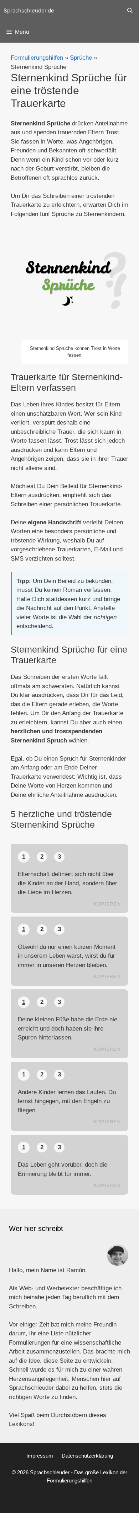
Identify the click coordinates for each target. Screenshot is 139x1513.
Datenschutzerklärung (87, 1456)
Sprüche (81, 57)
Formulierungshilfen (37, 57)
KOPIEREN (107, 904)
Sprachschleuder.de (29, 10)
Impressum (39, 1456)
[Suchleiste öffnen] (130, 10)
